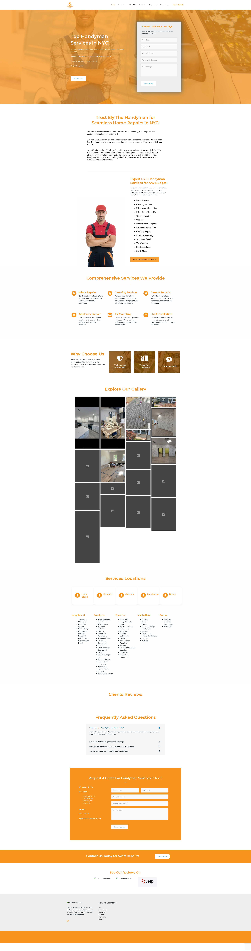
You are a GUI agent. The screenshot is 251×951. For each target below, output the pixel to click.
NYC (100, 907)
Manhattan (103, 917)
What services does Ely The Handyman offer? (106, 728)
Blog (150, 5)
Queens (101, 915)
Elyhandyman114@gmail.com (90, 818)
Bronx (101, 919)
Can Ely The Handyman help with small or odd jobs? (109, 751)
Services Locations (125, 578)
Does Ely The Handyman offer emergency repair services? (111, 746)
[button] (125, 728)
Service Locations (161, 5)
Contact (142, 5)
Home (112, 5)
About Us (132, 5)
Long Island (103, 910)
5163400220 (178, 5)
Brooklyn (102, 912)
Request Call (148, 83)
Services (121, 5)
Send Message (119, 827)
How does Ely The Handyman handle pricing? (106, 742)
